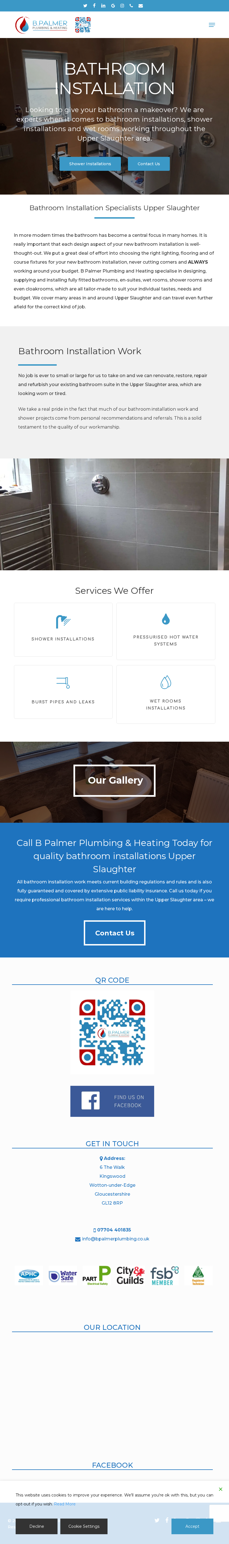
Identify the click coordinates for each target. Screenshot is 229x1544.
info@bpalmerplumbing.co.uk (115, 1239)
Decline (36, 1526)
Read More (65, 1504)
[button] (212, 25)
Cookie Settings (83, 1526)
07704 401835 (114, 1230)
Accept (192, 1526)
